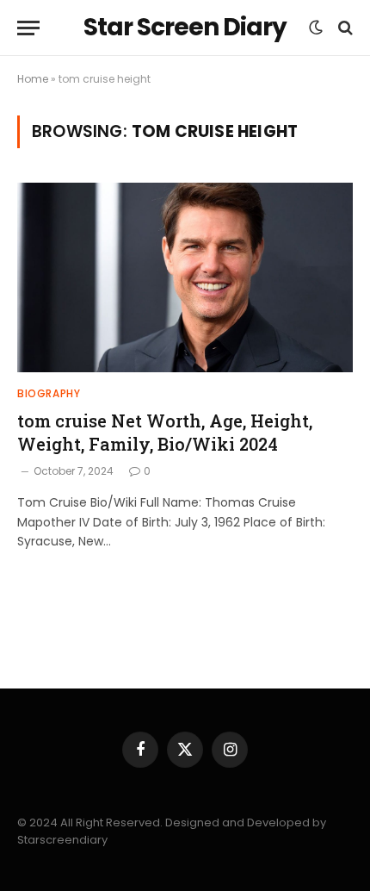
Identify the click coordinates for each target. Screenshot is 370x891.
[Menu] (28, 28)
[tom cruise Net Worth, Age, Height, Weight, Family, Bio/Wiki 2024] (185, 277)
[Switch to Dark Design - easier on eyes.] (316, 27)
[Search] (344, 28)
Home (32, 79)
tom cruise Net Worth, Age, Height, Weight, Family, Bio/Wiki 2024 (164, 432)
